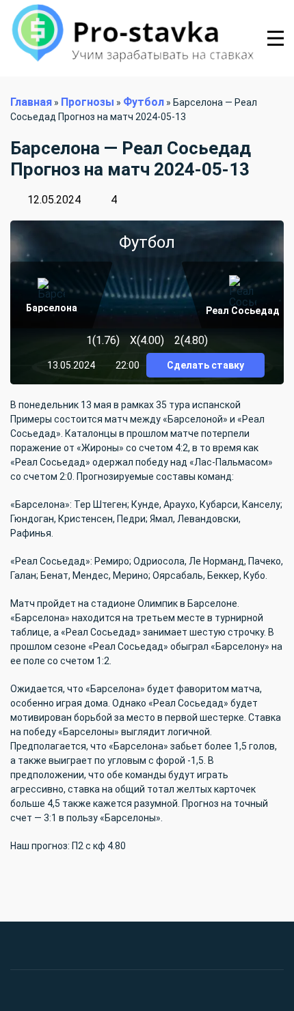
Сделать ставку (205, 365)
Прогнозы (87, 102)
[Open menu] (275, 38)
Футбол (143, 102)
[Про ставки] (132, 38)
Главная (31, 102)
